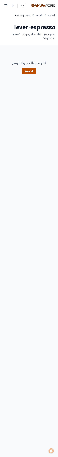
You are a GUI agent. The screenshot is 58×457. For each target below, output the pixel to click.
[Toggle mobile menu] (6, 6)
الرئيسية (51, 15)
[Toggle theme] (13, 6)
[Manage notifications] (51, 450)
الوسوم (39, 15)
